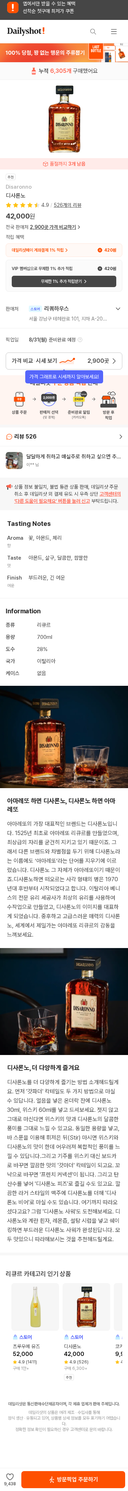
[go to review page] (121, 436)
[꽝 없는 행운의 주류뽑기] (64, 52)
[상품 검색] (93, 31)
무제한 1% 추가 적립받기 (61, 281)
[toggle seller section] (118, 309)
